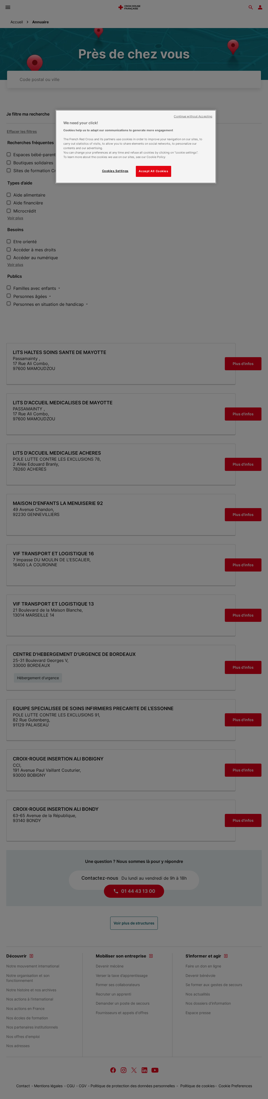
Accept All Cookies (153, 171)
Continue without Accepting (193, 116)
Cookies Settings (115, 171)
